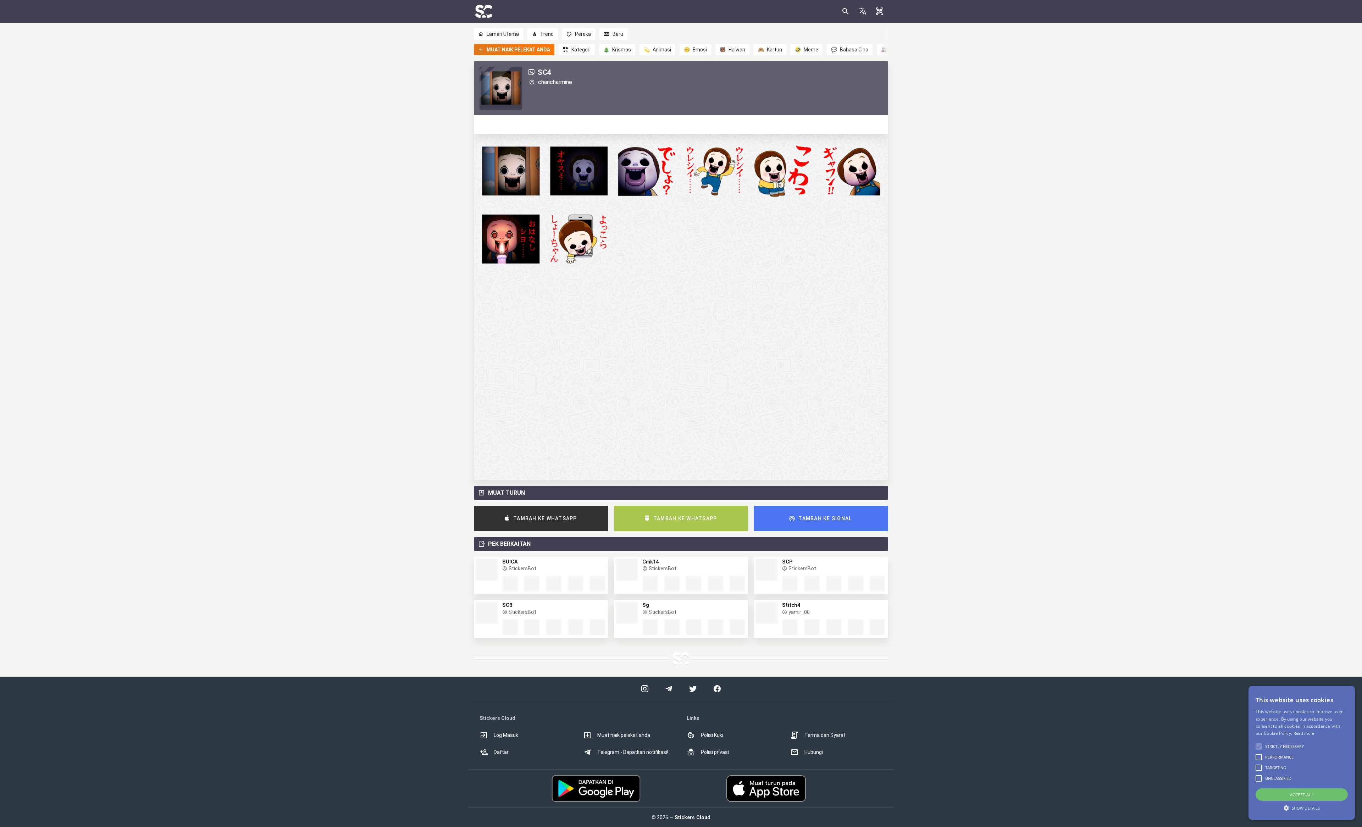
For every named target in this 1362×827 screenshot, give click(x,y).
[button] (862, 11)
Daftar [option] (501, 752)
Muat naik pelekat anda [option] (623, 735)
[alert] (1301, 753)
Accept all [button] (1301, 794)
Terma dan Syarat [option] (825, 735)
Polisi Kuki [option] (712, 735)
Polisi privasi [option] (715, 752)
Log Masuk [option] (506, 735)
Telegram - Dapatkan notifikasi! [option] (632, 752)
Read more (1304, 733)
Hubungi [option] (813, 752)
